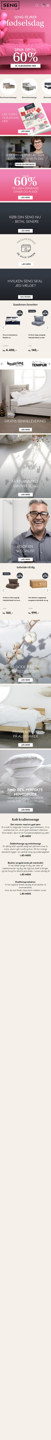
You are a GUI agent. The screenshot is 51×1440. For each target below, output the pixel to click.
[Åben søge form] (37, 5)
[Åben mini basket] (42, 5)
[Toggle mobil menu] (48, 5)
